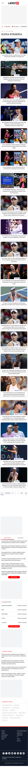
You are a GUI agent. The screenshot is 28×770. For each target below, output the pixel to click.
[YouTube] (12, 753)
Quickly (8, 26)
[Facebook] (4, 753)
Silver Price (5, 717)
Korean (19, 740)
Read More (14, 577)
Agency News (19, 233)
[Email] (24, 753)
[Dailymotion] (9, 753)
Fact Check (16, 705)
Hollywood (19, 735)
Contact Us (17, 757)
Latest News (7, 538)
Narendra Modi (19, 715)
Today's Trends (14, 626)
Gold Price (12, 710)
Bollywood (19, 733)
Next (21, 493)
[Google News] (21, 753)
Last (26, 493)
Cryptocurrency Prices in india (9, 712)
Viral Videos (5, 710)
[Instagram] (15, 753)
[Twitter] (6, 753)
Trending (23, 26)
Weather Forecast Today (8, 715)
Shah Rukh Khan (6, 707)
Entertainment (22, 731)
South (18, 739)
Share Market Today (7, 705)
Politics (3, 733)
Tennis (17, 52)
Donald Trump (15, 707)
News (16, 323)
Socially (16, 26)
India (3, 731)
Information (4, 735)
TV (17, 737)
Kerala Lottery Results (15, 717)
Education (4, 737)
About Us (4, 757)
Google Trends (7, 602)
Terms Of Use (10, 757)
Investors (4, 758)
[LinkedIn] (18, 753)
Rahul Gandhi (22, 712)
